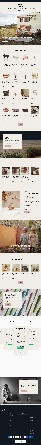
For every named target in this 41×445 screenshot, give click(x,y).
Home (6, 8)
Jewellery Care (31, 415)
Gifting (30, 8)
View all (20, 124)
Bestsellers (16, 8)
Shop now (5, 40)
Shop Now (27, 212)
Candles (26, 8)
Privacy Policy (31, 428)
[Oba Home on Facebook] (2, 410)
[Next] (39, 271)
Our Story (24, 390)
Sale (24, 10)
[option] (20, 28)
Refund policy (32, 433)
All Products (10, 8)
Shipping (31, 417)
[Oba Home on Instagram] (4, 410)
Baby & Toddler (19, 10)
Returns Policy (31, 422)
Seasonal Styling (31, 412)
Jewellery (34, 8)
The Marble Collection (20, 260)
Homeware (21, 8)
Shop (29, 248)
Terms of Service (31, 425)
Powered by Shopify (4, 411)
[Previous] (2, 271)
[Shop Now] (11, 202)
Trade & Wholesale (31, 420)
